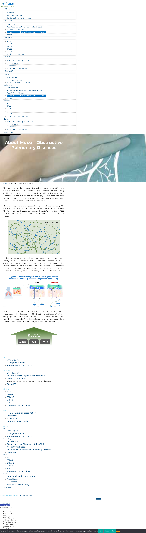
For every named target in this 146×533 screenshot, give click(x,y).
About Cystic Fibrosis (15, 29)
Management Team (15, 15)
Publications (12, 66)
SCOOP (22, 495)
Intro (9, 41)
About (7, 9)
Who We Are (12, 13)
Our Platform (12, 24)
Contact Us (9, 71)
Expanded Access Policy (17, 68)
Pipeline (8, 37)
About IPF (11, 35)
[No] (118, 531)
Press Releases (13, 63)
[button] (5, 505)
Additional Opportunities (17, 54)
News (7, 57)
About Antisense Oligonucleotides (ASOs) (24, 27)
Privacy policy (109, 531)
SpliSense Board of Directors (19, 18)
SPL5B (9, 49)
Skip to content (5, 503)
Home (5, 183)
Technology (10, 20)
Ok (101, 531)
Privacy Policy (28, 495)
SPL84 (9, 44)
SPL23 (9, 52)
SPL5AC (10, 46)
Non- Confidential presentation (20, 61)
